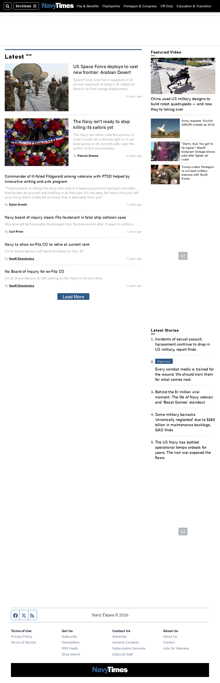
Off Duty (166, 6)
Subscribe (69, 636)
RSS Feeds (70, 648)
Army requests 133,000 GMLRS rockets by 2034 (198, 122)
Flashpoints (111, 6)
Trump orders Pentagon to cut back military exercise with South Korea (198, 173)
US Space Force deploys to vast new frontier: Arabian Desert (105, 69)
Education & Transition (194, 6)
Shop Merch (71, 654)
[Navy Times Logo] (58, 6)
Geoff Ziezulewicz (21, 258)
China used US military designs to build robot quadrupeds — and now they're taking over (181, 103)
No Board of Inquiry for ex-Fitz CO (34, 271)
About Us (170, 636)
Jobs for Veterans (176, 648)
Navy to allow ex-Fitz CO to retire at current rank (47, 244)
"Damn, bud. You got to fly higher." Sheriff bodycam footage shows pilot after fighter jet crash (198, 151)
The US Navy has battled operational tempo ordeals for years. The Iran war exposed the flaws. (183, 449)
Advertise (119, 636)
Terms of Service (23, 642)
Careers (169, 642)
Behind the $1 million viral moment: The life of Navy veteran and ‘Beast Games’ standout (184, 397)
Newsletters (71, 642)
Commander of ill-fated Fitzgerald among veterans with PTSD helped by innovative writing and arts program (67, 178)
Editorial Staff (122, 654)
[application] (183, 76)
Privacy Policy (21, 636)
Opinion (164, 361)
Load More (73, 296)
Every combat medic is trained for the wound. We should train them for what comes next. (184, 374)
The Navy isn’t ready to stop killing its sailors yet (101, 124)
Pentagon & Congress (140, 6)
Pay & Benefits (88, 6)
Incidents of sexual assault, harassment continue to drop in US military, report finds (182, 344)
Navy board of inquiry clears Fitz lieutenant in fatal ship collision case (65, 217)
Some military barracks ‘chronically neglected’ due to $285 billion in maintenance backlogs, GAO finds (185, 421)
